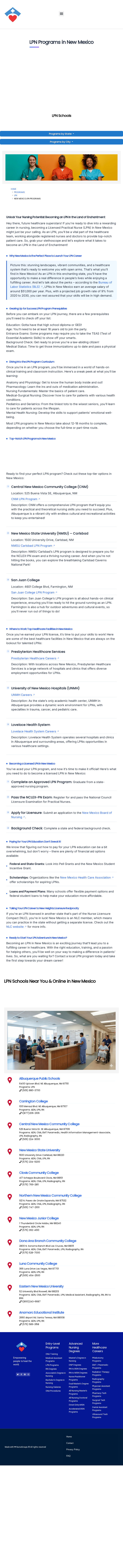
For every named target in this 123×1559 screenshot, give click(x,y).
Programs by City (60, 141)
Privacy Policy (73, 1449)
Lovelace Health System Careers (33, 731)
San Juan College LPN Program (32, 592)
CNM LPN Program (24, 499)
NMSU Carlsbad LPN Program (31, 545)
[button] (61, 13)
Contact (70, 1443)
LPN (15, 195)
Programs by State (60, 133)
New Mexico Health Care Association (85, 877)
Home (13, 189)
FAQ (68, 1456)
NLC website (15, 926)
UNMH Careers (21, 695)
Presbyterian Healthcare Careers (33, 658)
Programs (19, 192)
